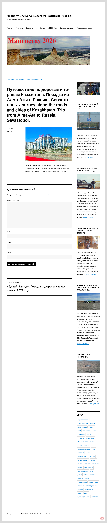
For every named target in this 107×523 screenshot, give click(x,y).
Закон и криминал (67, 28)
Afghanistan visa (83, 423)
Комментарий (13, 200)
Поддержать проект (84, 28)
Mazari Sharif (90, 438)
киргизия (80, 478)
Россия (88, 453)
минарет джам (93, 482)
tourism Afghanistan (84, 449)
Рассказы (19, 28)
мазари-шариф (82, 482)
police (92, 442)
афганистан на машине (91, 464)
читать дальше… (88, 157)
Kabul (94, 431)
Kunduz (89, 434)
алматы (80, 464)
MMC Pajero (52, 28)
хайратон (95, 497)
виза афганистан (83, 471)
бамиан (80, 467)
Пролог (10, 28)
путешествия (89, 489)
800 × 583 (10, 131)
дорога (80, 475)
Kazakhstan (81, 434)
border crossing (82, 427)
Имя (9, 232)
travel (93, 449)
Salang (80, 445)
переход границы (91, 486)
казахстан (93, 475)
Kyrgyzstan (81, 438)
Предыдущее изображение (15, 80)
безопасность (88, 467)
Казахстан (30, 28)
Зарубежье (40, 28)
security (86, 445)
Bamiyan (92, 423)
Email (10, 242)
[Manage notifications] (102, 518)
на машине (81, 486)
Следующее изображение (34, 80)
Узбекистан (91, 456)
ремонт (80, 493)
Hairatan (91, 427)
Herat (79, 431)
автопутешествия (83, 460)
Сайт (9, 253)
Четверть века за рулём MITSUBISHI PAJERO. (40, 16)
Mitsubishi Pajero (83, 442)
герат (92, 471)
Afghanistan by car (83, 420)
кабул (86, 475)
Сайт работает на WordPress (43, 514)
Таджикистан (82, 456)
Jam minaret (86, 431)
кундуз (87, 478)
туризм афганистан (84, 497)
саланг (86, 493)
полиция (80, 489)
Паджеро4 (81, 453)
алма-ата (93, 460)
